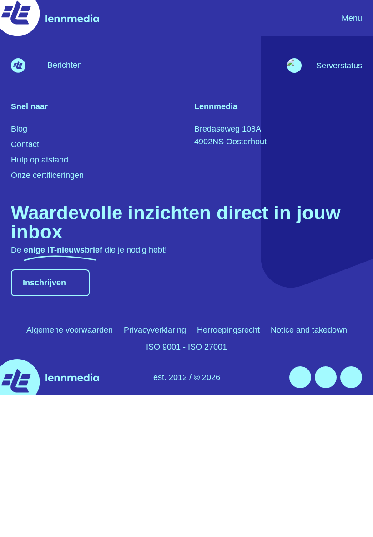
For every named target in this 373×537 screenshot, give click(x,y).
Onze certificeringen (47, 175)
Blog (19, 128)
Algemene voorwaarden (69, 329)
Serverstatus (339, 65)
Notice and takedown (309, 329)
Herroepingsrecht (228, 329)
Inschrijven (44, 282)
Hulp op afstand (39, 159)
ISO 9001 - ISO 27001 (186, 346)
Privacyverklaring (155, 329)
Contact (25, 144)
